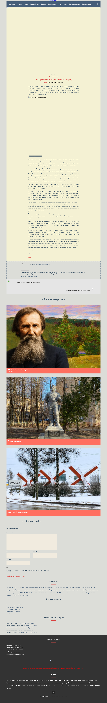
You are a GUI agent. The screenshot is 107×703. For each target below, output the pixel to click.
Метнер (34, 590)
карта (24, 595)
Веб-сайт (9, 559)
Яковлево (96, 593)
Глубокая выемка (49, 587)
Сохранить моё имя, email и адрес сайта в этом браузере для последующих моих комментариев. (28, 571)
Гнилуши (55, 587)
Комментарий (10, 533)
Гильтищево (41, 587)
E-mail (35, 551)
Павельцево (44, 590)
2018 (15, 587)
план (27, 595)
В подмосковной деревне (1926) (27, 632)
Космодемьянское (10, 590)
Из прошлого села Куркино (15, 609)
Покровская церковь (72, 590)
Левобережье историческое (15, 607)
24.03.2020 (53, 74)
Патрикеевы (53, 590)
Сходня (9, 593)
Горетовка (60, 587)
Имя (8, 551)
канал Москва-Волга (32, 259)
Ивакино (67, 587)
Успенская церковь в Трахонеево (43, 593)
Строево (96, 590)
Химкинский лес (65, 593)
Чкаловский (72, 593)
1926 (10, 587)
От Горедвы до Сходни (13, 612)
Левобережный (24, 590)
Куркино (17, 590)
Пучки (78, 590)
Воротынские (28, 587)
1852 (8, 587)
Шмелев (83, 593)
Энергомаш (90, 593)
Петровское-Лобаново (63, 590)
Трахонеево (24, 592)
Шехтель (78, 593)
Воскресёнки (34, 587)
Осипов (39, 590)
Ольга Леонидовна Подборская (55, 82)
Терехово (15, 593)
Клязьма (80, 587)
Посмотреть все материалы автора (29, 276)
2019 (18, 587)
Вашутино (22, 587)
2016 (12, 587)
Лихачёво (30, 590)
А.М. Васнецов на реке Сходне (15, 614)
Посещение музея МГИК (14, 605)
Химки (58, 592)
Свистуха (84, 590)
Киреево (74, 587)
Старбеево (91, 590)
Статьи (29, 257)
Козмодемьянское (89, 587)
